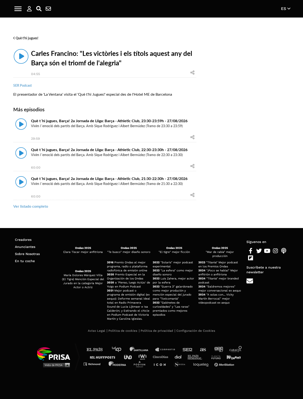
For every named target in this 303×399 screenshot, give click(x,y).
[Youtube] (267, 251)
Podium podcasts (141, 364)
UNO (130, 357)
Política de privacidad (157, 330)
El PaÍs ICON (161, 364)
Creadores (23, 240)
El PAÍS (97, 350)
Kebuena (231, 357)
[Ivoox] (259, 258)
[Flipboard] (250, 258)
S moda (181, 364)
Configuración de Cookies (195, 330)
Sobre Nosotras (27, 254)
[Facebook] (250, 251)
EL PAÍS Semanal (197, 357)
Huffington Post (103, 357)
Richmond (94, 364)
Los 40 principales (120, 350)
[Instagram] (275, 251)
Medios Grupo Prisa (55, 365)
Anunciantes (25, 247)
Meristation (225, 364)
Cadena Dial (180, 357)
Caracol (235, 350)
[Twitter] (259, 251)
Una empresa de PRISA (55, 353)
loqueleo (202, 364)
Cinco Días (161, 357)
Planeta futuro (214, 357)
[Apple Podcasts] (284, 251)
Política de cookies (122, 330)
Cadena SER (188, 350)
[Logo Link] (151, 9)
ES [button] (284, 8)
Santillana (142, 350)
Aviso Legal (96, 330)
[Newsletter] (48, 9)
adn (218, 350)
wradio (144, 357)
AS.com (202, 350)
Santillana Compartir (167, 350)
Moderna (117, 364)
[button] (18, 9)
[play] (21, 56)
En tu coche (25, 261)
